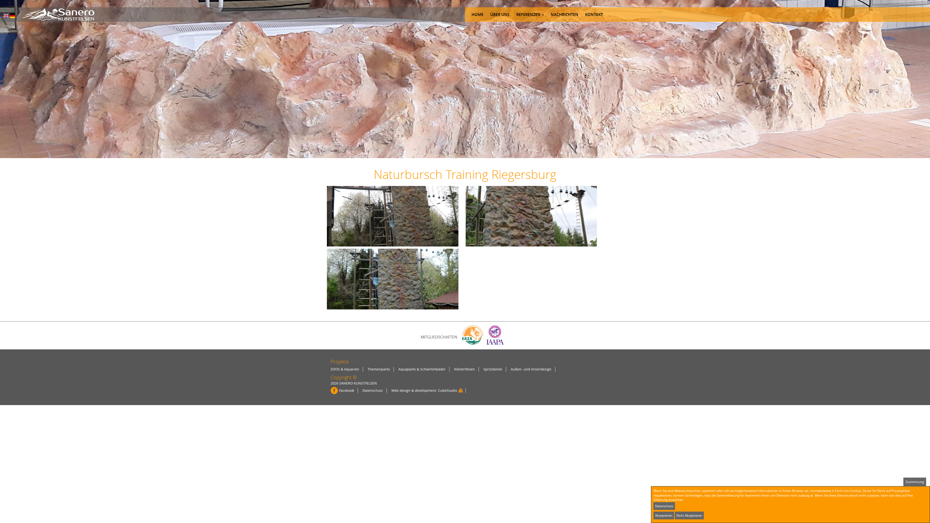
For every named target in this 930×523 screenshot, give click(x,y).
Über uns (500, 14)
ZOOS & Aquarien (345, 369)
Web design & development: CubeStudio (424, 390)
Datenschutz (373, 390)
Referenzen (529, 14)
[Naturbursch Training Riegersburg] (6, 15)
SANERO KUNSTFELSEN (358, 383)
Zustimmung (915, 482)
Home (477, 14)
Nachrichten (564, 14)
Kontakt (594, 14)
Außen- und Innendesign (531, 369)
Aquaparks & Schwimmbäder (422, 369)
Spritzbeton (492, 369)
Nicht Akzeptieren (689, 515)
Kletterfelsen (464, 369)
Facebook (346, 390)
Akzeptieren (663, 515)
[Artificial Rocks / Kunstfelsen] (58, 14)
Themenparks (379, 369)
